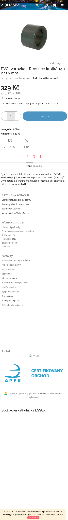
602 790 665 (7, 296)
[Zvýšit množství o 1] (18, 116)
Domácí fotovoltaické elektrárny (16, 200)
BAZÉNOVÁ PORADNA (16, 195)
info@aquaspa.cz (9, 278)
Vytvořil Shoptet (15, 393)
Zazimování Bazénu (11, 209)
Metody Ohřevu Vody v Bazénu (16, 213)
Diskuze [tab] (37, 166)
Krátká (16, 129)
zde (61, 514)
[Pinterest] (27, 156)
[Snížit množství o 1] (4, 116)
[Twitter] (34, 156)
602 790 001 (7, 274)
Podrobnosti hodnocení (45, 78)
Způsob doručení (9, 243)
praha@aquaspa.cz (10, 301)
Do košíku (45, 116)
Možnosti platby (9, 239)
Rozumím (33, 517)
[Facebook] (41, 156)
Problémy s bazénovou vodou (15, 204)
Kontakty (6, 247)
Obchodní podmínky (11, 227)
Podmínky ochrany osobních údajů (18, 231)
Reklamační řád (9, 235)
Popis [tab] (29, 166)
